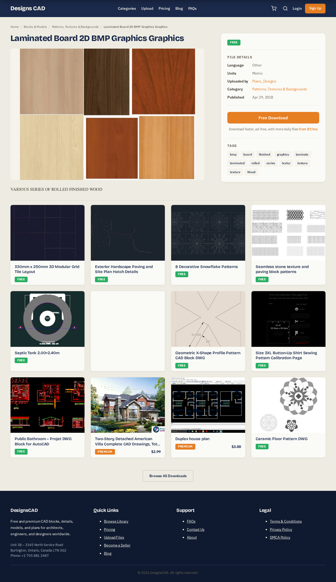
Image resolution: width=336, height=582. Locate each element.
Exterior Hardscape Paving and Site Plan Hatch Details (124, 269)
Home (14, 27)
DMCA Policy (280, 537)
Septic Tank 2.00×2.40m (37, 353)
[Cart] (274, 8)
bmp (233, 154)
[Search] (285, 8)
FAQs (191, 521)
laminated (237, 163)
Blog (107, 553)
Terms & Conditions (286, 521)
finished (264, 154)
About (192, 537)
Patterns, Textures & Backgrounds (75, 27)
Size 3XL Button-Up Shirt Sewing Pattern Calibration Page (286, 355)
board (247, 154)
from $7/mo (308, 129)
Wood (251, 172)
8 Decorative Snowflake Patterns (206, 266)
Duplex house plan (192, 438)
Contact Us (195, 529)
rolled (255, 163)
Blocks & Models (35, 27)
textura (302, 163)
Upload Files (114, 537)
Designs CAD (27, 8)
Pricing (109, 529)
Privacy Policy (281, 529)
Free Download (273, 117)
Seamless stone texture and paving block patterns (282, 269)
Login (297, 8)
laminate (302, 154)
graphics (283, 154)
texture (235, 172)
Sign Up (315, 8)
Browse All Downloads (168, 475)
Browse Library (116, 521)
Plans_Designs (264, 81)
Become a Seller (117, 545)
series (270, 163)
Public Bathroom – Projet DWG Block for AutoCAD (43, 441)
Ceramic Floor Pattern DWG (282, 438)
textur (286, 163)
